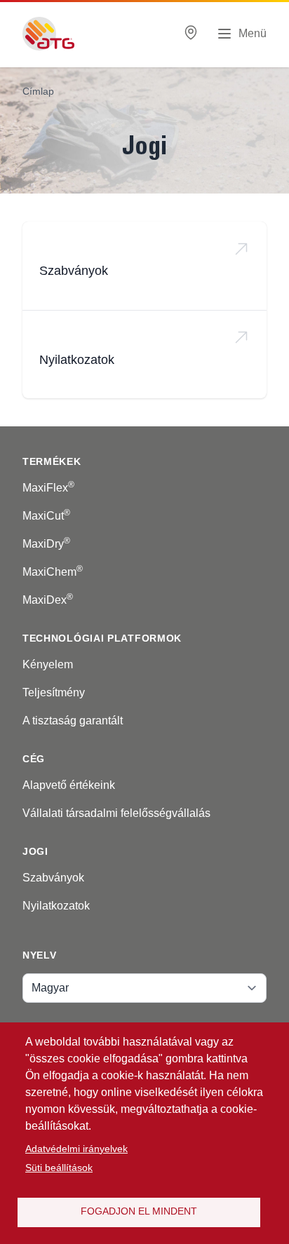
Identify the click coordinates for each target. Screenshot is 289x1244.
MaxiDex (47, 600)
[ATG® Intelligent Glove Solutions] (48, 33)
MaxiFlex (48, 488)
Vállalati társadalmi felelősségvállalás (116, 813)
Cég (33, 758)
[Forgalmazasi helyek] (190, 34)
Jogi (35, 851)
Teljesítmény (53, 692)
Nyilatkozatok (76, 360)
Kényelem (47, 664)
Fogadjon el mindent (139, 1211)
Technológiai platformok (102, 638)
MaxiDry (46, 544)
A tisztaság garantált (72, 720)
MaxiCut (46, 516)
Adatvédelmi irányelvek (76, 1149)
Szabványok (73, 271)
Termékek (51, 461)
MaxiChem (52, 572)
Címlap (38, 91)
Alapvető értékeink (68, 785)
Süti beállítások (59, 1168)
